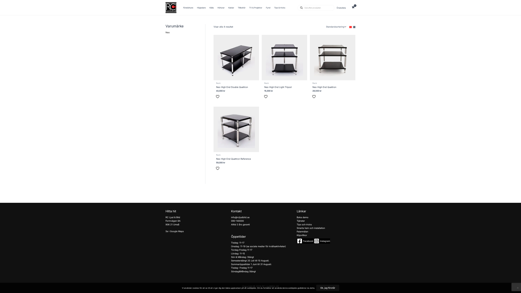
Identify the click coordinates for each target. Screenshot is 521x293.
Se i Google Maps (175, 231)
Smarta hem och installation (311, 228)
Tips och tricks (304, 224)
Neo (168, 32)
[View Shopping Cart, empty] (352, 7)
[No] (517, 287)
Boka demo (302, 217)
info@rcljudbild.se (240, 217)
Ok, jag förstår (327, 287)
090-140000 (237, 220)
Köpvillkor (302, 235)
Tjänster (301, 220)
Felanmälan (302, 231)
